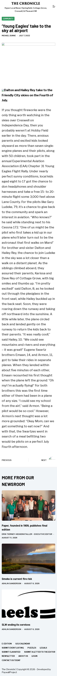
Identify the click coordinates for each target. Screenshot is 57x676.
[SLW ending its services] (28, 604)
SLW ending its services (16, 624)
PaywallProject (9, 672)
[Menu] (54, 6)
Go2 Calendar (22, 644)
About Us (23, 656)
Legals (43, 648)
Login (34, 656)
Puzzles (31, 648)
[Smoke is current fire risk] (28, 559)
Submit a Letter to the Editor (39, 652)
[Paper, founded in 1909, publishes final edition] (28, 505)
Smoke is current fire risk (17, 578)
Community (8, 18)
